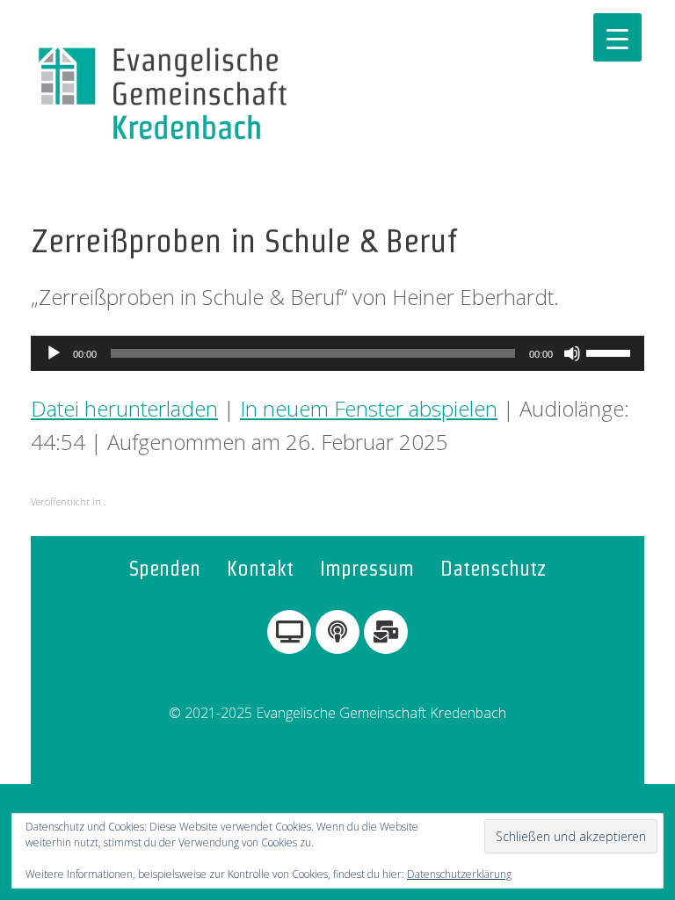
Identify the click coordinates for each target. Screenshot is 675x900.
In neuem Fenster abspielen (368, 408)
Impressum (367, 568)
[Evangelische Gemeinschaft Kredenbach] (162, 94)
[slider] (610, 351)
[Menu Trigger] (617, 37)
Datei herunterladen (124, 408)
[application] (337, 353)
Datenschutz (493, 568)
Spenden (164, 568)
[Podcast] (337, 632)
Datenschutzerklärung (459, 874)
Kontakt (260, 568)
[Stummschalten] (572, 353)
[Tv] (289, 632)
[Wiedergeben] (53, 353)
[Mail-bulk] (386, 632)
